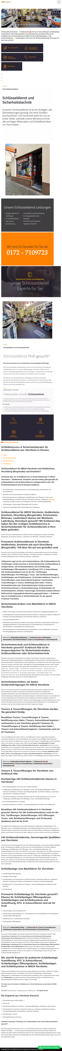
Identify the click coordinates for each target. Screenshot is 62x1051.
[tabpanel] (31, 263)
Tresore (5, 455)
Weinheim (51, 499)
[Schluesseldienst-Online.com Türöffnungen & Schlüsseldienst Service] (6, 2)
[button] (49, 1047)
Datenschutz (34, 1049)
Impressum (26, 1049)
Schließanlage (7, 463)
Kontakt (41, 1049)
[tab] (32, 75)
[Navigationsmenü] (59, 2)
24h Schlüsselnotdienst (9, 458)
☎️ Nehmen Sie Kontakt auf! (9, 442)
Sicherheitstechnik (8, 460)
